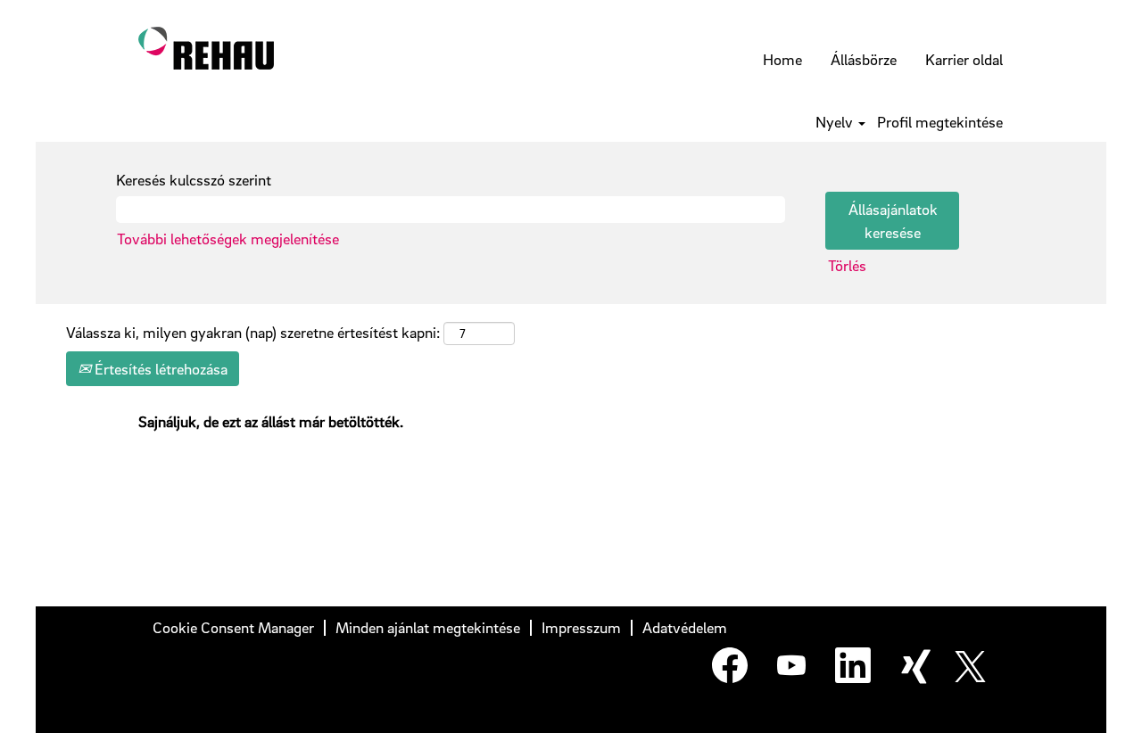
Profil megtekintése (940, 122)
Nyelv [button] (835, 122)
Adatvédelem (684, 627)
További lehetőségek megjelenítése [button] (228, 238)
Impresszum (581, 627)
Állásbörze (864, 59)
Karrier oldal (964, 59)
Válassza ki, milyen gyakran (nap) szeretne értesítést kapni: (253, 332)
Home (782, 59)
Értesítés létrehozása (159, 368)
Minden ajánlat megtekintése (427, 627)
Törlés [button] (847, 265)
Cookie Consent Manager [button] (233, 627)
